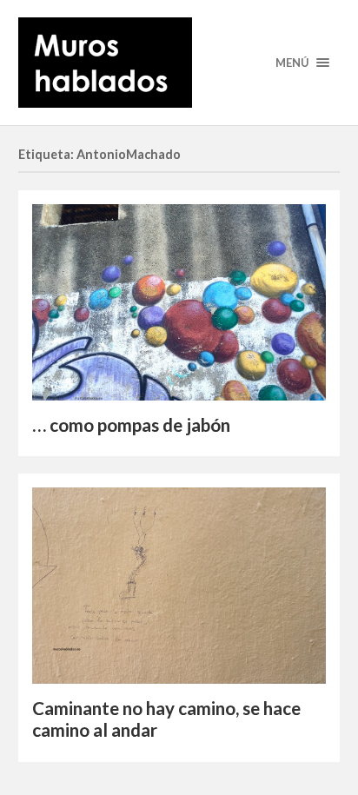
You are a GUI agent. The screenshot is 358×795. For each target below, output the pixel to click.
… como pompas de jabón (131, 424)
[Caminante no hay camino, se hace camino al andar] (179, 585)
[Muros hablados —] (179, 62)
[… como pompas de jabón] (179, 302)
